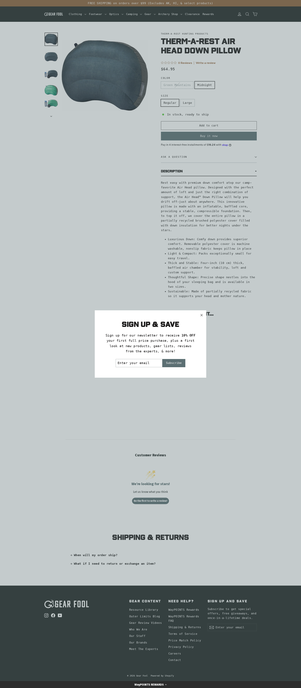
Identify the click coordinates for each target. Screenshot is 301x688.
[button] (150, 684)
